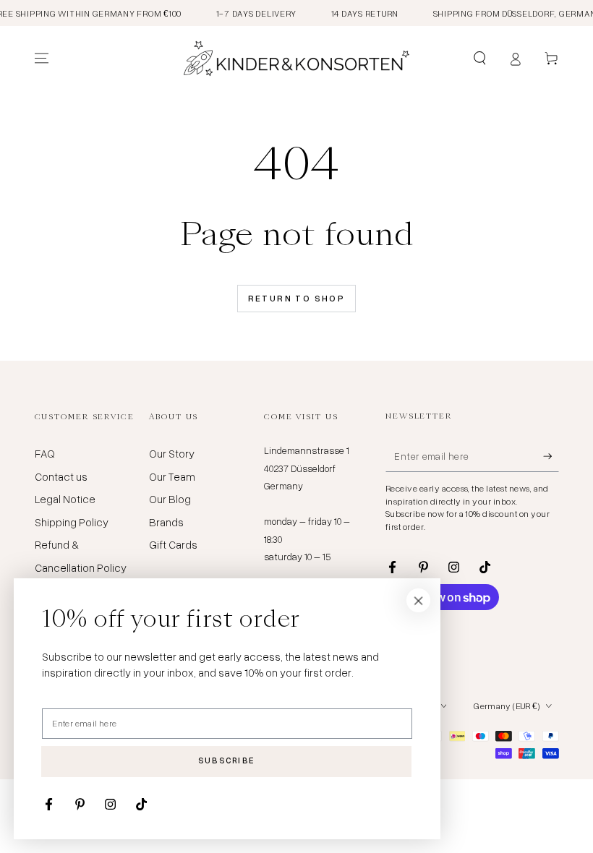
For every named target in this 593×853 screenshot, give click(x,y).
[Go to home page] (296, 58)
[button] (480, 58)
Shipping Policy (71, 522)
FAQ (45, 453)
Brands (166, 522)
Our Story (172, 453)
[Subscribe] (551, 456)
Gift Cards (173, 544)
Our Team (172, 476)
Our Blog (170, 499)
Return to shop (297, 298)
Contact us (61, 476)
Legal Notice (65, 499)
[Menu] (41, 58)
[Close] (419, 601)
